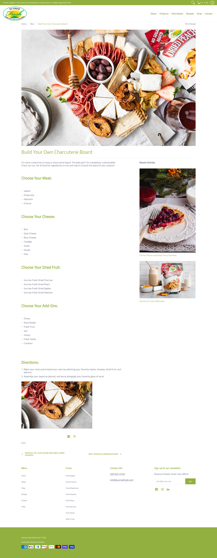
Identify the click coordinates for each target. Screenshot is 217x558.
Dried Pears (70, 500)
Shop (23, 488)
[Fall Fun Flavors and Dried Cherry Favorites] (168, 210)
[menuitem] (193, 2)
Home (24, 23)
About (23, 481)
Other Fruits (70, 519)
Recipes (24, 494)
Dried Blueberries (72, 488)
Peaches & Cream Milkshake (152, 301)
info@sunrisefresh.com (121, 480)
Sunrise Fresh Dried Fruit (30, 537)
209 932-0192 (117, 474)
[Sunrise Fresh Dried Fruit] (15, 13)
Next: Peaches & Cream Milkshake (103, 454)
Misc (32, 23)
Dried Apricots (71, 506)
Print (23, 442)
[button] (202, 2)
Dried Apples (70, 475)
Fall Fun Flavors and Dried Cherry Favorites (158, 255)
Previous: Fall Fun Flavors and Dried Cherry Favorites (45, 454)
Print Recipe (190, 23)
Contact (24, 500)
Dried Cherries (71, 481)
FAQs (23, 506)
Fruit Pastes (70, 512)
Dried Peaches (71, 494)
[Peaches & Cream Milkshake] (168, 279)
